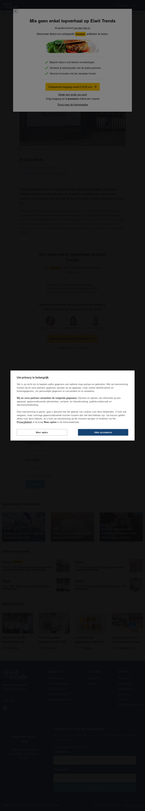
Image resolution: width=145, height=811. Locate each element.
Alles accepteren (103, 432)
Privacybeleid (24, 422)
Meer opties (42, 432)
